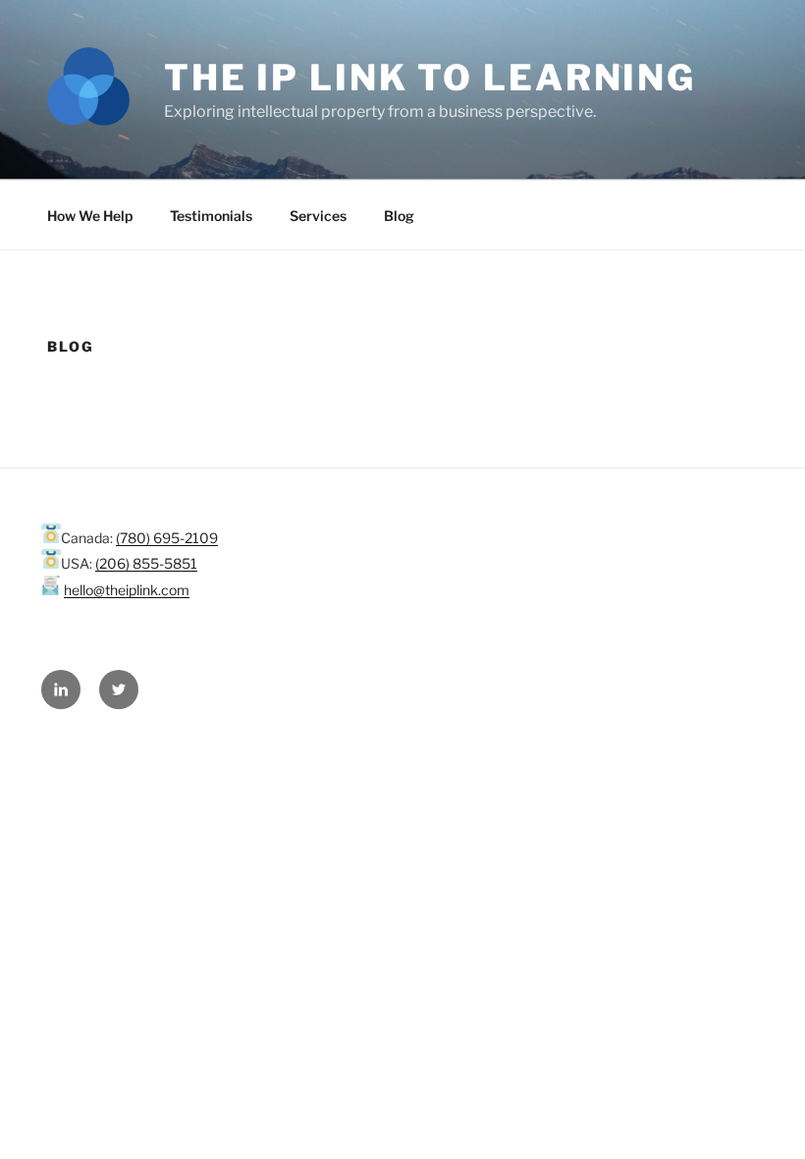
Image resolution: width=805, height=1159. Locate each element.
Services (318, 215)
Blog (399, 215)
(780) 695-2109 (167, 537)
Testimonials (211, 215)
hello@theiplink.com (126, 589)
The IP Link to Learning (430, 77)
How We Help (90, 215)
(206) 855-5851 (146, 563)
